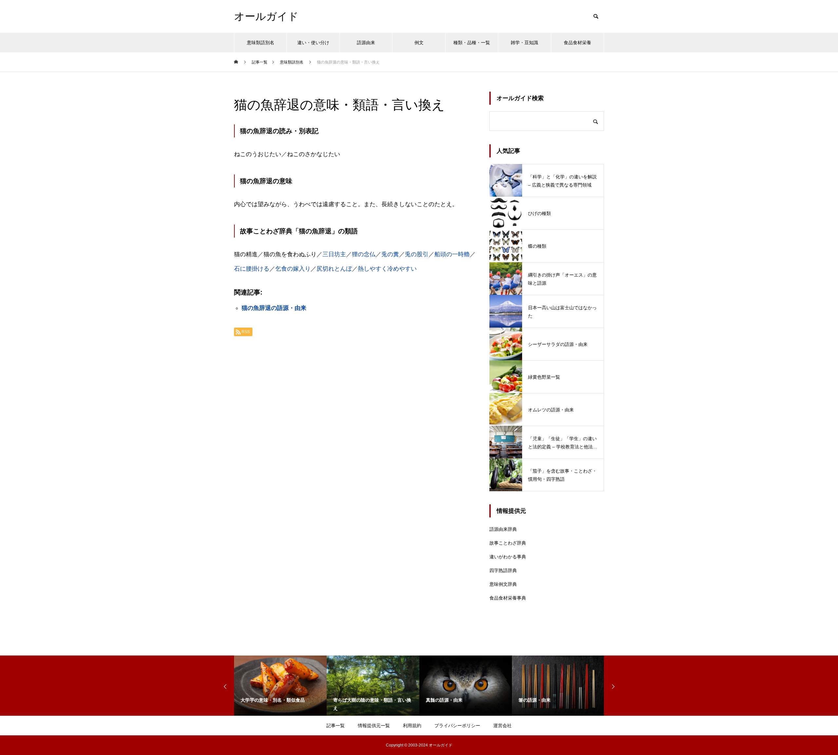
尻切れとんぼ (334, 268)
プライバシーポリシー (457, 725)
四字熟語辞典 (503, 570)
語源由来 (366, 42)
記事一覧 (335, 725)
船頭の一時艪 (452, 254)
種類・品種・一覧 (471, 42)
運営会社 (502, 725)
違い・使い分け (313, 42)
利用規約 (412, 725)
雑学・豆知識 (524, 42)
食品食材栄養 (577, 42)
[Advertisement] (355, 423)
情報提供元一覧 (374, 725)
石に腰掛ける (251, 268)
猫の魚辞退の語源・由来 (274, 308)
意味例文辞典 (503, 584)
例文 (419, 42)
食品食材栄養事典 (507, 598)
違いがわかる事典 (507, 556)
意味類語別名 (260, 42)
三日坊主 (334, 254)
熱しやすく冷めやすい (387, 268)
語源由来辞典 (503, 529)
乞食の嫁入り (293, 268)
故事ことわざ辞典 (507, 543)
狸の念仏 (363, 254)
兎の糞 (390, 254)
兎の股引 (416, 254)
